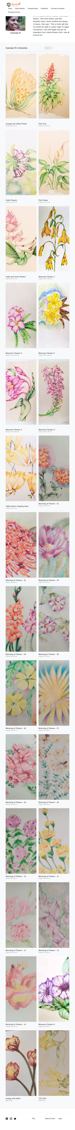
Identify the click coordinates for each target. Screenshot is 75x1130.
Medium (47, 48)
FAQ (33, 1118)
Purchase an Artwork (57, 8)
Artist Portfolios (20, 8)
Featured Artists (33, 8)
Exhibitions (44, 8)
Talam (53, 1118)
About (10, 8)
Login (60, 1118)
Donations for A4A (14, 12)
